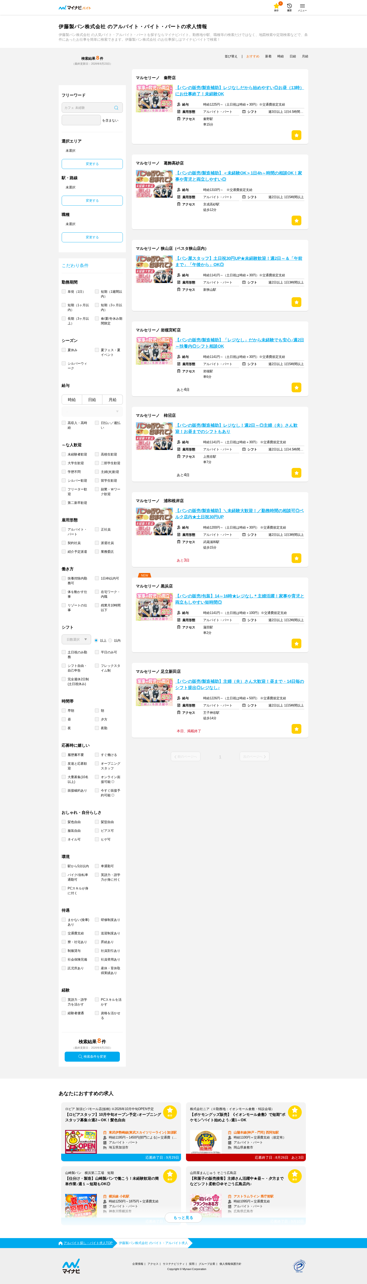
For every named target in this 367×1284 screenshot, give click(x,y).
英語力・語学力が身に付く (110, 877)
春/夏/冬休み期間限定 (111, 321)
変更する (92, 164)
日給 (92, 400)
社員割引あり (110, 951)
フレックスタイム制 (110, 668)
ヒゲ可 (106, 839)
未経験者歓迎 (77, 454)
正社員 (106, 529)
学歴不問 (74, 472)
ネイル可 (74, 839)
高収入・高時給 (77, 425)
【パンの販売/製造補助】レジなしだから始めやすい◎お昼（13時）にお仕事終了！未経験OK (239, 90)
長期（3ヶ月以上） (78, 321)
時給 (72, 400)
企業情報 (137, 1263)
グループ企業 (207, 1263)
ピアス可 (107, 831)
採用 (191, 1263)
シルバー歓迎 (77, 480)
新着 (268, 56)
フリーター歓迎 (77, 491)
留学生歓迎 (109, 480)
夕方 (104, 719)
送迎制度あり (110, 933)
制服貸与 (74, 951)
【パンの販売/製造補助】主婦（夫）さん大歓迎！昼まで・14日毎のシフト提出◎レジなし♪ (239, 684)
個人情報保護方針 (230, 1263)
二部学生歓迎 (110, 463)
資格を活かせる (110, 1015)
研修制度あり (110, 920)
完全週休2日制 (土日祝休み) (78, 681)
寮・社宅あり (77, 942)
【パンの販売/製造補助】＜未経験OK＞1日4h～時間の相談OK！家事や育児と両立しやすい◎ (238, 176)
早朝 (71, 711)
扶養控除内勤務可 (77, 580)
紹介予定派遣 (77, 552)
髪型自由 (107, 822)
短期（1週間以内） (111, 294)
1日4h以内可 (110, 578)
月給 (113, 400)
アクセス (153, 1263)
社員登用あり (110, 959)
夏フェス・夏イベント (110, 352)
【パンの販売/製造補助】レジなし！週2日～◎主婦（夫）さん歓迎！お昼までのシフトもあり (236, 428)
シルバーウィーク (77, 366)
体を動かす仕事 (77, 594)
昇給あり (107, 942)
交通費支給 (76, 933)
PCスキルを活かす (111, 1002)
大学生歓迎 (76, 463)
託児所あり (76, 968)
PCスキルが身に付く (78, 890)
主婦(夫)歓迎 (110, 472)
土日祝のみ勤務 (77, 654)
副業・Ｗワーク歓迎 (110, 491)
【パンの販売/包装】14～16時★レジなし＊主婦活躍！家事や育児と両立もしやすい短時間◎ (239, 599)
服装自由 (74, 831)
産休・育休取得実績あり (110, 970)
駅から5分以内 (78, 866)
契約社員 (74, 543)
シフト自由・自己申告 (77, 668)
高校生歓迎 (109, 454)
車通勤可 (107, 866)
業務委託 (107, 552)
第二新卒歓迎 (77, 503)
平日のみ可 (109, 652)
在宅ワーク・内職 (110, 594)
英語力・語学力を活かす (77, 1002)
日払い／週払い (110, 425)
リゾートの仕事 (77, 607)
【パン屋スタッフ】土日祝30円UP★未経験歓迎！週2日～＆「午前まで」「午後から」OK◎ (238, 261)
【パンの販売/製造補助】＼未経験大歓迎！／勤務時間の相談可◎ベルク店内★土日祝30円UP (239, 513)
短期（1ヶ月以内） (78, 307)
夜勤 (104, 728)
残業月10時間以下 (111, 607)
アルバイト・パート (77, 532)
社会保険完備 (77, 959)
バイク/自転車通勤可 (78, 877)
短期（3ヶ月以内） (111, 307)
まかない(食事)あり (78, 922)
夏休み (72, 350)
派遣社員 (107, 543)
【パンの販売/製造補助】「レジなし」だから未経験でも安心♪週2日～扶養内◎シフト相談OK (239, 343)
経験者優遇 (76, 1013)
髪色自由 (74, 822)
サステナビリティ (174, 1263)
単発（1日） (77, 291)
